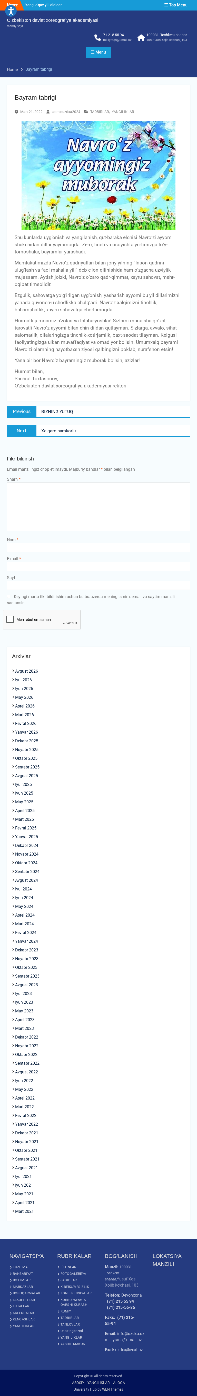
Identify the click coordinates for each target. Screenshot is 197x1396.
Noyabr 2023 (26, 958)
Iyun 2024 (24, 897)
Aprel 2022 (25, 1098)
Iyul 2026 (23, 680)
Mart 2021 (24, 1211)
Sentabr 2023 (27, 976)
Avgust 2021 (26, 1167)
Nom (12, 539)
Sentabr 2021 (27, 1159)
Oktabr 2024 (26, 862)
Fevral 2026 (25, 723)
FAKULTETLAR (24, 1300)
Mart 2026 (24, 714)
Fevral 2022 (25, 1115)
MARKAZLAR (23, 1287)
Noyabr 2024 (26, 854)
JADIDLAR (69, 1280)
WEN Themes (112, 1389)
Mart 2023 (24, 1028)
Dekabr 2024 (26, 845)
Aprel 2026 (25, 706)
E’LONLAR (68, 1267)
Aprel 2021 (25, 1202)
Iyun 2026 (24, 688)
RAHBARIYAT (23, 1274)
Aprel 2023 (25, 1019)
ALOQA (119, 1383)
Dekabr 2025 (26, 740)
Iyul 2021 (23, 1176)
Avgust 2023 (26, 984)
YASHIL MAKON (73, 1344)
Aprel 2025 (25, 810)
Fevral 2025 (25, 828)
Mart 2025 (24, 819)
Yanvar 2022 (26, 1124)
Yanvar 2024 (26, 941)
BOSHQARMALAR (26, 1293)
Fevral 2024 (25, 932)
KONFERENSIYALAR (76, 1293)
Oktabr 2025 (26, 758)
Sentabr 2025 (27, 767)
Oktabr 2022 (26, 1054)
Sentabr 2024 (27, 871)
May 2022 (24, 1089)
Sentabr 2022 (27, 1063)
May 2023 (24, 1011)
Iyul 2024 (23, 889)
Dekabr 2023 (26, 950)
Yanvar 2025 (26, 836)
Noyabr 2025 (26, 749)
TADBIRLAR (99, 112)
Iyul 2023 (23, 993)
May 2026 (24, 697)
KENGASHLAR (24, 1319)
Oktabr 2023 (26, 967)
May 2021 (24, 1194)
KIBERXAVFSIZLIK (75, 1287)
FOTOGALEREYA (73, 1274)
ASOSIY (78, 1383)
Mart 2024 (24, 923)
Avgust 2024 (26, 880)
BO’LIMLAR (22, 1280)
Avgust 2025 (26, 775)
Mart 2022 (24, 1106)
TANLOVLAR (70, 1324)
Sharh (14, 479)
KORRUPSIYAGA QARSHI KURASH (74, 1302)
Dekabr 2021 (26, 1133)
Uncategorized (72, 1331)
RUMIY (66, 1311)
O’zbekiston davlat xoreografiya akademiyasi (52, 20)
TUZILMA (20, 1267)
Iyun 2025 (24, 793)
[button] (11, 11)
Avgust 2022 (26, 1072)
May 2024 (24, 906)
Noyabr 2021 (26, 1141)
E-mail (14, 558)
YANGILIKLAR (123, 112)
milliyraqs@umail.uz (117, 40)
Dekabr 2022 (26, 1037)
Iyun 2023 (24, 1002)
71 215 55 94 (113, 35)
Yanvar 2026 (26, 732)
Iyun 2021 (24, 1185)
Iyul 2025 (23, 784)
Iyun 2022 (24, 1080)
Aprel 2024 (25, 915)
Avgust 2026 (26, 671)
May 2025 (24, 801)
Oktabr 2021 (26, 1150)
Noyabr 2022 (26, 1045)
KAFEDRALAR (23, 1313)
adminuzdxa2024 (66, 112)
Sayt (11, 577)
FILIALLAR (21, 1306)
